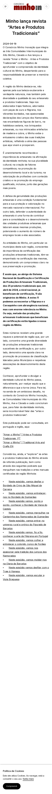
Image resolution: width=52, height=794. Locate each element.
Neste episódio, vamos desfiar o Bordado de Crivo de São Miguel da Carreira (23, 485)
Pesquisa (46, 6)
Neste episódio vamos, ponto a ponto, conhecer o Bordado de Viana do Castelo (25, 505)
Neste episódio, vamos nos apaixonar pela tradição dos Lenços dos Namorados (25, 552)
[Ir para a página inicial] (29, 6)
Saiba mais (28, 779)
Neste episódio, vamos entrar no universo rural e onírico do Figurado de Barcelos (24, 524)
